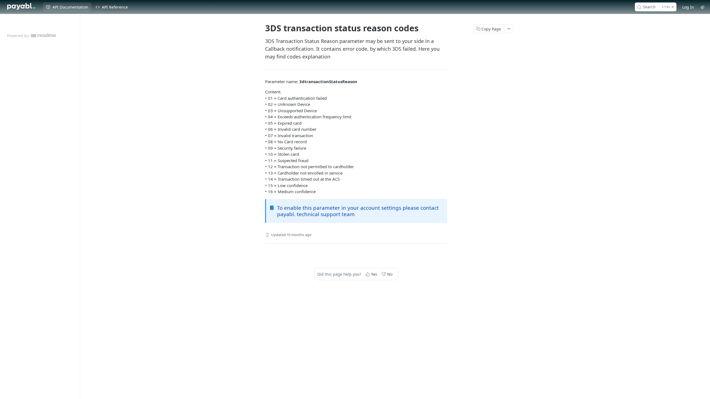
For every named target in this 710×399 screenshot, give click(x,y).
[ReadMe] (43, 36)
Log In (688, 7)
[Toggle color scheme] (702, 6)
